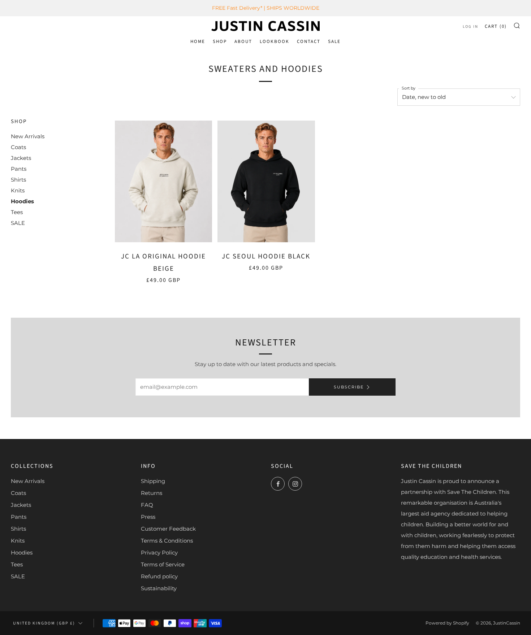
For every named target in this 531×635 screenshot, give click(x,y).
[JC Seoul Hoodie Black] (266, 181)
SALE (334, 41)
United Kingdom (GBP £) (44, 623)
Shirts (18, 179)
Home (197, 41)
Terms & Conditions (167, 540)
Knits (18, 190)
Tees (17, 212)
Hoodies (22, 201)
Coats (18, 147)
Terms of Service (163, 564)
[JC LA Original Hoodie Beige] (163, 181)
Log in (470, 26)
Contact (308, 41)
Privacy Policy (159, 552)
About (243, 41)
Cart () (496, 26)
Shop (220, 41)
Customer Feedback (168, 528)
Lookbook (274, 41)
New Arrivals (27, 136)
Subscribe (349, 387)
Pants (18, 168)
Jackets (21, 158)
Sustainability (159, 588)
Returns (151, 493)
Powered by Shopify (447, 623)
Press (148, 516)
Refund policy (159, 576)
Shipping (153, 481)
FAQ (147, 504)
